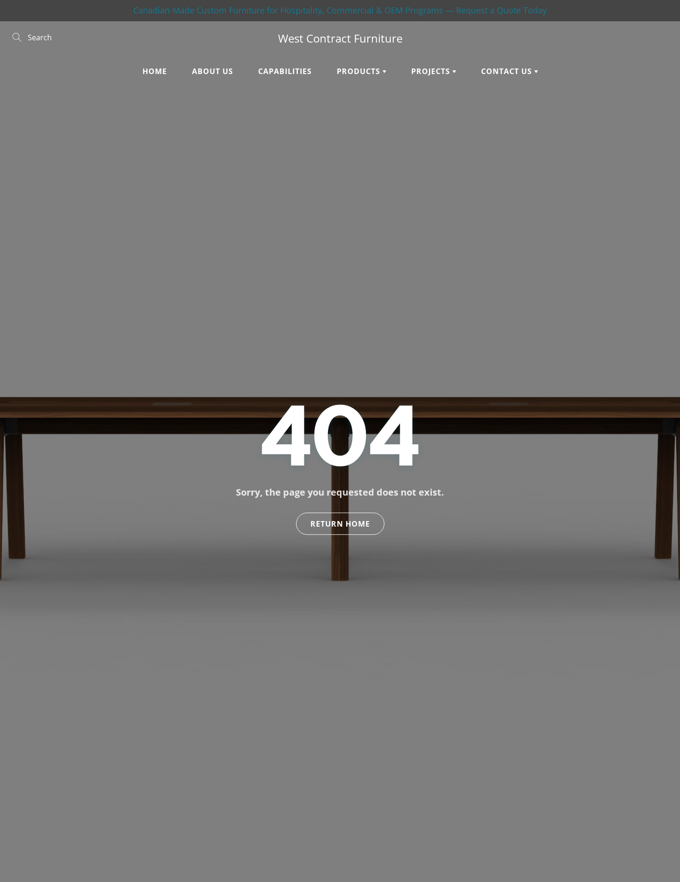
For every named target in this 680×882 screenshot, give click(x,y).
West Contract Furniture (340, 38)
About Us (212, 71)
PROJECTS (431, 71)
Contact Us (507, 71)
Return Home (340, 524)
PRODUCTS (360, 71)
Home (154, 71)
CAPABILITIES (285, 71)
